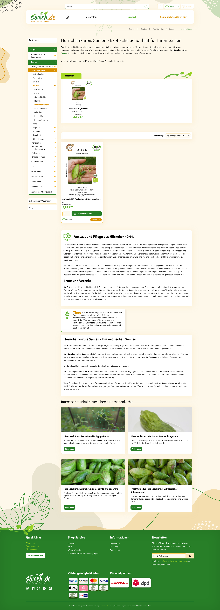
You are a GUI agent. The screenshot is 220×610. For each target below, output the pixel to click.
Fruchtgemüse (38, 70)
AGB (70, 546)
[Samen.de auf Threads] (51, 588)
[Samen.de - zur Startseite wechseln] (43, 16)
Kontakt (71, 543)
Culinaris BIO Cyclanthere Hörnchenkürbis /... (78, 110)
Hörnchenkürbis (41, 104)
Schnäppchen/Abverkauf (40, 201)
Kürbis (36, 85)
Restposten (34, 40)
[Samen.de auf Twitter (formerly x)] (27, 589)
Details (94, 220)
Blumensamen (32, 549)
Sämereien (30, 543)
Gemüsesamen (32, 546)
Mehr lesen (69, 449)
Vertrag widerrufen (35, 555)
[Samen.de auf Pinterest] (44, 589)
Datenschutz (115, 550)
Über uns (114, 546)
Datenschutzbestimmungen (175, 561)
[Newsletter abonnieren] (189, 555)
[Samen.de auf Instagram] (38, 589)
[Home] (67, 17)
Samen (64, 53)
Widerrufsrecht (74, 550)
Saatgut (32, 49)
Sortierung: (158, 135)
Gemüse (34, 62)
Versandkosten (104, 606)
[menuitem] (107, 6)
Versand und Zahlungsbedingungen (83, 553)
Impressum (115, 543)
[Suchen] (146, 6)
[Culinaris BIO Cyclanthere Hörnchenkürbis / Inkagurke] (78, 93)
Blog (31, 207)
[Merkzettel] (160, 6)
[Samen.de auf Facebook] (33, 589)
